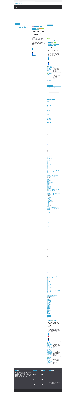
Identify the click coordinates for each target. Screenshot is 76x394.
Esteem (42, 382)
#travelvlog (48, 289)
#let (47, 161)
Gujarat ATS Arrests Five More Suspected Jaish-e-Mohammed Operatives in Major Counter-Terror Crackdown (56, 360)
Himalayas (42, 384)
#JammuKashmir (49, 154)
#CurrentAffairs (49, 300)
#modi (48, 309)
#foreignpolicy (49, 304)
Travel (57, 44)
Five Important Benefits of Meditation (54, 81)
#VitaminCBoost (41, 40)
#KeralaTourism (49, 221)
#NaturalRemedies (34, 40)
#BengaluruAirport (49, 284)
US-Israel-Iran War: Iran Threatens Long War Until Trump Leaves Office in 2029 (53, 324)
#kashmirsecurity (49, 157)
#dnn (48, 181)
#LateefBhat (48, 160)
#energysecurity (49, 302)
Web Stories (48, 102)
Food (48, 109)
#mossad (48, 185)
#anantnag (48, 152)
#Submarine (48, 205)
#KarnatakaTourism (49, 287)
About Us (48, 110)
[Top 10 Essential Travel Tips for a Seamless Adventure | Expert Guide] (54, 41)
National (40, 28)
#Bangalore (48, 283)
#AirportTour (48, 281)
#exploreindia (49, 286)
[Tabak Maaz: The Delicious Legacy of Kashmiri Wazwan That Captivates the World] (50, 69)
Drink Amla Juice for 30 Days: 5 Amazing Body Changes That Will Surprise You (38, 33)
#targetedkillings (49, 164)
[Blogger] (38, 51)
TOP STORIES (37, 29)
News (42, 28)
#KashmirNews (49, 156)
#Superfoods (37, 40)
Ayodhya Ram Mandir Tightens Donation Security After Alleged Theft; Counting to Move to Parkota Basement (56, 352)
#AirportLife (48, 280)
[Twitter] (38, 47)
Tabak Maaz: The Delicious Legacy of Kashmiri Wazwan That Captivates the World (56, 68)
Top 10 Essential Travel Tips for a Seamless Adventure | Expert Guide (53, 49)
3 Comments (33, 37)
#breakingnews (49, 180)
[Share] (38, 54)
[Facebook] (38, 46)
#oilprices (48, 311)
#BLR (48, 285)
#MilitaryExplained (49, 200)
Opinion (48, 115)
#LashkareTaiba (49, 159)
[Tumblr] (38, 52)
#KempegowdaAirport (50, 288)
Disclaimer (42, 374)
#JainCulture (49, 220)
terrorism (48, 169)
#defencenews (49, 197)
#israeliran (48, 308)
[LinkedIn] (38, 49)
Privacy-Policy (42, 372)
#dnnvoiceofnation (49, 153)
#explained (48, 303)
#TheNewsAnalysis (49, 165)
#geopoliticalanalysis (50, 182)
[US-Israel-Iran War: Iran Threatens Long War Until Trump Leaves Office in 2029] (54, 318)
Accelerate (42, 379)
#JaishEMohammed (49, 263)
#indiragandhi (49, 307)
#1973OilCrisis (49, 299)
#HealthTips (33, 39)
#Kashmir (48, 155)
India (48, 167)
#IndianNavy (48, 199)
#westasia (48, 313)
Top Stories (34, 374)
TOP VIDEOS (49, 119)
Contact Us (48, 101)
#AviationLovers (49, 282)
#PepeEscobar (49, 186)
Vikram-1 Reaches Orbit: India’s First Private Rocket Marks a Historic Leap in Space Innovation (56, 344)
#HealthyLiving (36, 39)
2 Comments (55, 71)
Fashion (48, 106)
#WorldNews (49, 188)
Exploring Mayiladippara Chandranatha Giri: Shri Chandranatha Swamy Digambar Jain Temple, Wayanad (53, 213)
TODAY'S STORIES (33, 29)
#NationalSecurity (49, 162)
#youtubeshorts (49, 166)
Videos (33, 372)
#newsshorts (49, 310)
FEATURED (49, 320)
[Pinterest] (38, 50)
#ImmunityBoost (40, 39)
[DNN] (16, 7)
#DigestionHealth (41, 38)
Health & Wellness (34, 28)
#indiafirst (48, 306)
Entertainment (49, 105)
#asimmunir (48, 179)
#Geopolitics (48, 183)
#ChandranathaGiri (49, 217)
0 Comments (55, 347)
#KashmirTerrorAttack (50, 158)
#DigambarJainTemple (50, 218)
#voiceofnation (49, 187)
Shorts (55, 320)
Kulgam (48, 168)
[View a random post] (60, 7)
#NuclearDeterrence (49, 201)
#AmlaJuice (33, 38)
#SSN (48, 204)
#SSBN (48, 203)
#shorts (48, 163)
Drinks (33, 379)
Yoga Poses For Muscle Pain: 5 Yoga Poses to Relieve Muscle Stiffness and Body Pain (56, 75)
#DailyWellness (36, 38)
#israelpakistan (49, 184)
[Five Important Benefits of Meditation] (49, 82)
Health (48, 114)
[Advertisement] (38, 14)
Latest (37, 28)
